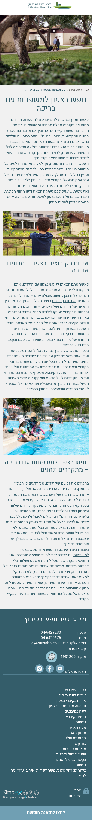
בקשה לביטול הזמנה (70, 760)
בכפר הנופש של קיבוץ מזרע (67, 351)
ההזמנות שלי (76, 738)
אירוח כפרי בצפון (57, 339)
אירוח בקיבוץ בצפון (71, 701)
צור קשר (79, 743)
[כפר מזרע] (46, 5)
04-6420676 (51, 638)
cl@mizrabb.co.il (45, 643)
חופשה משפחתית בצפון (67, 706)
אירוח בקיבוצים (64, 301)
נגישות (81, 722)
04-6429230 (51, 632)
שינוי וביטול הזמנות (71, 754)
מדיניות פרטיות (74, 749)
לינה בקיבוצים (75, 711)
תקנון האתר (77, 733)
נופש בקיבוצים (74, 717)
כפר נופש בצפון (73, 690)
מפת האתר (77, 727)
